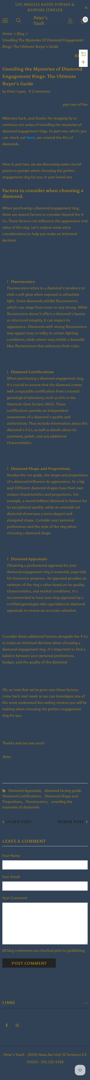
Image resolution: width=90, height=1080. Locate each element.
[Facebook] (6, 1025)
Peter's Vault (40, 20)
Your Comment (14, 898)
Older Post (19, 822)
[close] (86, 7)
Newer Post (70, 822)
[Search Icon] (18, 20)
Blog (20, 33)
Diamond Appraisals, (26, 790)
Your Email (11, 877)
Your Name (11, 855)
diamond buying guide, (64, 790)
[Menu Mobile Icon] (5, 20)
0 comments (39, 91)
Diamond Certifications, (23, 796)
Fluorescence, (38, 801)
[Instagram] (17, 1025)
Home (7, 33)
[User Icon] (70, 20)
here (31, 137)
